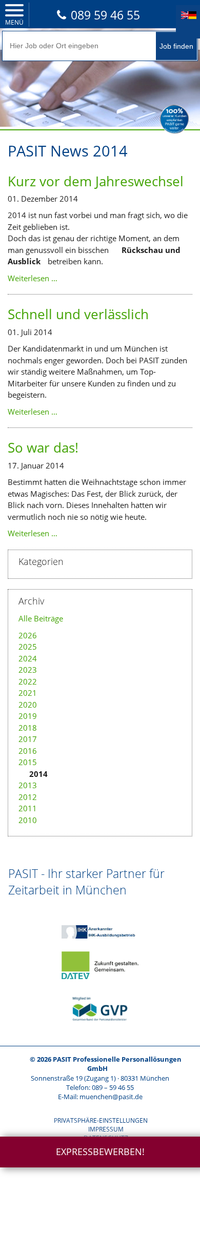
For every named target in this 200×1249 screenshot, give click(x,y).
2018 (27, 728)
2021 (27, 693)
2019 (27, 716)
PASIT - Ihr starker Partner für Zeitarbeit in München (86, 881)
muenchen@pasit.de (111, 1096)
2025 (27, 646)
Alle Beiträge (40, 618)
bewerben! (100, 1151)
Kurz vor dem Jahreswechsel (96, 181)
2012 (27, 797)
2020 (27, 704)
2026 (27, 635)
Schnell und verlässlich (78, 314)
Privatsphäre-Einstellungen (101, 1120)
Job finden (176, 46)
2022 (27, 681)
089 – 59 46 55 (113, 1087)
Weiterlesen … (32, 278)
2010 (27, 820)
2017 (27, 739)
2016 (27, 751)
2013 (27, 785)
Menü (14, 22)
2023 (27, 670)
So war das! (43, 447)
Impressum (106, 1129)
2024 (27, 658)
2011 (27, 808)
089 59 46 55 (105, 15)
